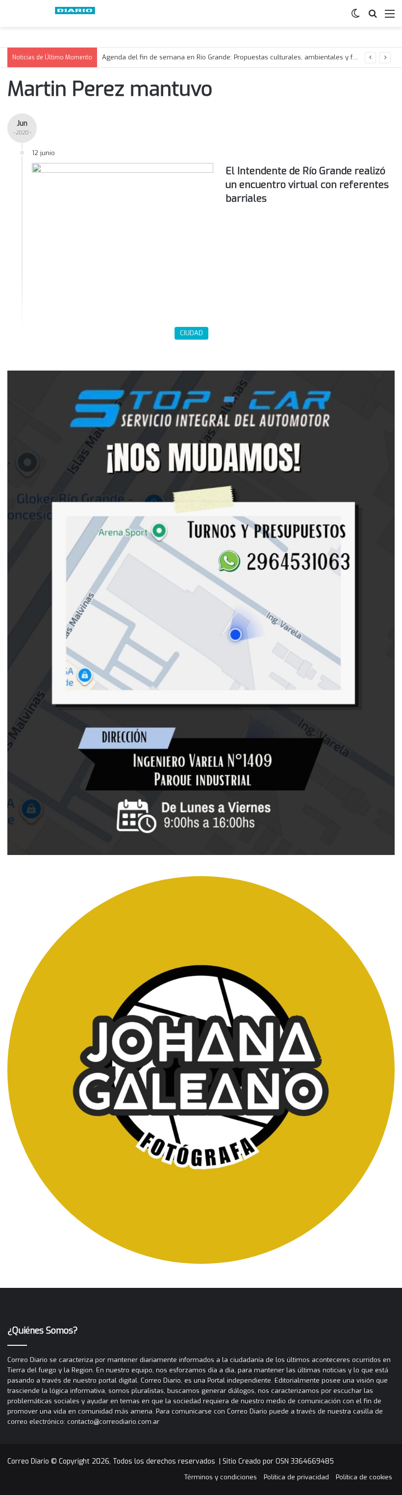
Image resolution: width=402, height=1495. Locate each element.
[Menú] (390, 17)
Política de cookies (364, 1477)
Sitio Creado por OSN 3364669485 (278, 1461)
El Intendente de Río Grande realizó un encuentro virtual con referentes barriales (307, 184)
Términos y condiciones (220, 1477)
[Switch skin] (355, 17)
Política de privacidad (296, 1477)
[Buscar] (372, 17)
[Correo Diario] (53, 13)
